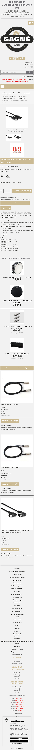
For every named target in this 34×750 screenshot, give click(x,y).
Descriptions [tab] (6, 208)
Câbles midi (20, 98)
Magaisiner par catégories (17, 571)
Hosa (2, 536)
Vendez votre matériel (26, 15)
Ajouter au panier (9, 421)
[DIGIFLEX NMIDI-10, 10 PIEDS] (17, 450)
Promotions (17, 580)
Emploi (17, 625)
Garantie (17, 646)
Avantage (20, 748)
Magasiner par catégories (9, 96)
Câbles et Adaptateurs (8, 98)
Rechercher (29, 72)
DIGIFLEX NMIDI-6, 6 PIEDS (9, 404)
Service (27, 13)
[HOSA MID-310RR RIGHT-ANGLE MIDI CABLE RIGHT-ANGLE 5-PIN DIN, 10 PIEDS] (17, 514)
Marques (17, 591)
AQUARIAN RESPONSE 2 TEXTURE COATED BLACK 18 (17, 302)
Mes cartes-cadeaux (17, 614)
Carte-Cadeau (5, 15)
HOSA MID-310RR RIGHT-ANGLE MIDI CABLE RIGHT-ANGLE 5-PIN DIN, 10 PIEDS (15, 532)
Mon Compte (11, 11)
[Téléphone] (23, 58)
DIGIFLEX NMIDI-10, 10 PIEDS (10, 467)
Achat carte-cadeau (17, 594)
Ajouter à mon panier (21, 191)
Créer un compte (17, 600)
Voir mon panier (17, 608)
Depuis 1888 (17, 634)
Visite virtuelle (14, 16)
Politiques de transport (17, 652)
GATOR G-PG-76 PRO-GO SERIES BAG (17, 354)
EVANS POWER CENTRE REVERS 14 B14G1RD (17, 277)
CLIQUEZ (30, 79)
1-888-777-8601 (29, 67)
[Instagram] (13, 58)
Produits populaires (17, 586)
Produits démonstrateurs (17, 577)
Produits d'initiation (17, 588)
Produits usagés (17, 574)
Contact (21, 13)
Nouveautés (17, 583)
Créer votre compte (10, 13)
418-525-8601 (29, 64)
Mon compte (17, 603)
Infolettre (14, 15)
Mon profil (17, 605)
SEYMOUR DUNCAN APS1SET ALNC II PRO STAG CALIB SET (17, 327)
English (22, 16)
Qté (1, 191)
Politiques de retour (17, 649)
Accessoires (22, 96)
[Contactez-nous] (20, 58)
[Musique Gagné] (17, 39)
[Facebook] (10, 58)
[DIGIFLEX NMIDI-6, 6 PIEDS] (17, 387)
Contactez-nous (17, 622)
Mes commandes (21, 11)
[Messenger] (17, 58)
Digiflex (3, 407)
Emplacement (17, 620)
